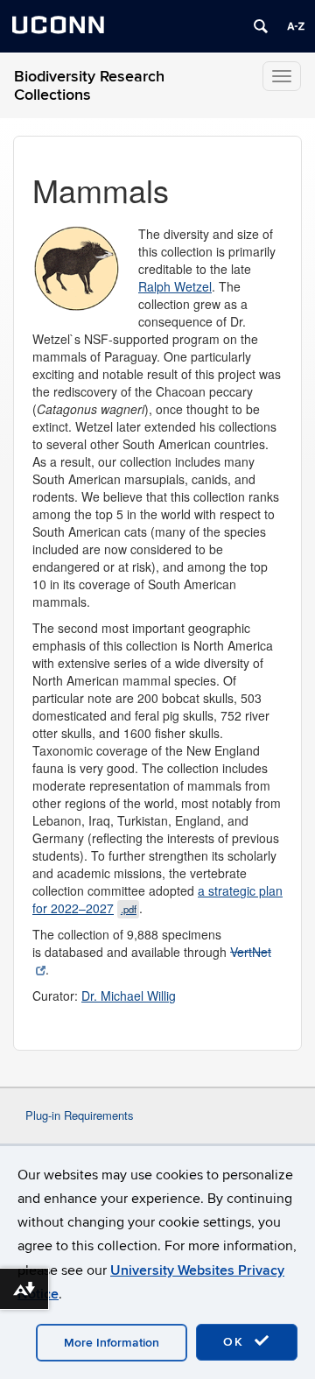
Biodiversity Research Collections (89, 85)
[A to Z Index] (296, 26)
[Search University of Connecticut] (261, 26)
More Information (111, 1342)
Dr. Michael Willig (128, 995)
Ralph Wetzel (175, 286)
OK (236, 1341)
